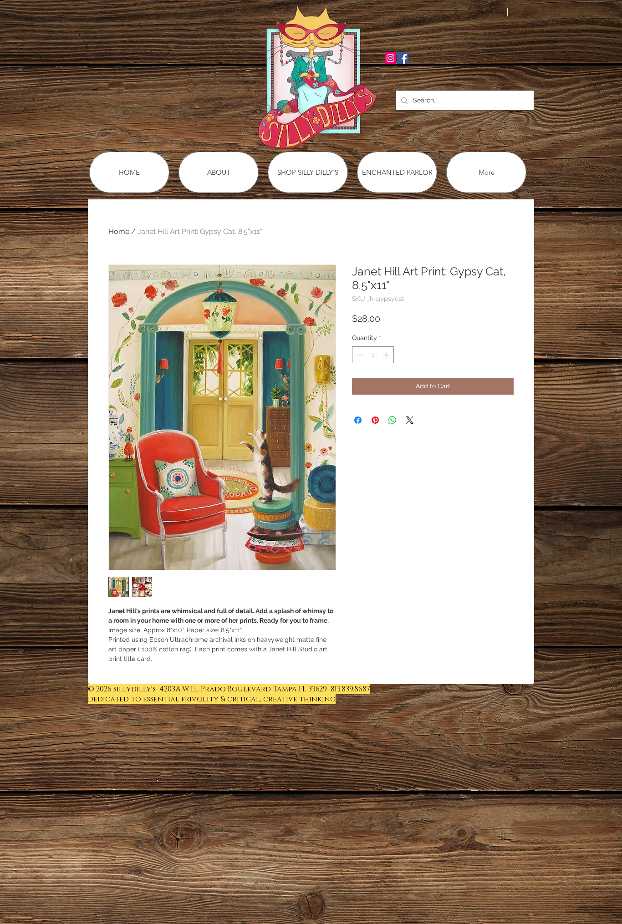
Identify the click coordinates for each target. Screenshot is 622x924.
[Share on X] (409, 420)
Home (118, 231)
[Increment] (387, 355)
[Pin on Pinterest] (375, 420)
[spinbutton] (373, 355)
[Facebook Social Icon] (402, 58)
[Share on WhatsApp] (392, 420)
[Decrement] (359, 355)
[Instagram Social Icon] (390, 58)
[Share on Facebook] (357, 420)
